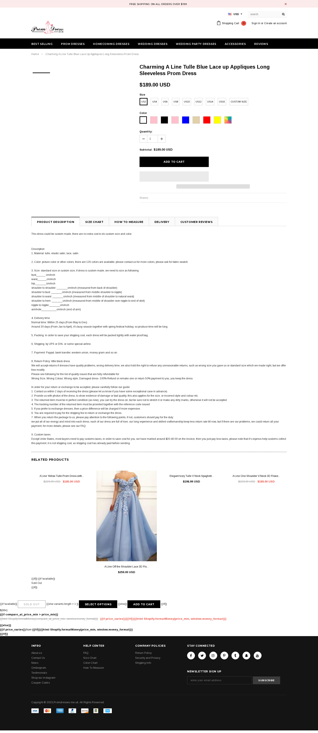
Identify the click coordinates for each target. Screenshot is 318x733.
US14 (210, 101)
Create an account (275, 23)
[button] (174, 176)
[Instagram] (213, 655)
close (286, 4)
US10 (187, 101)
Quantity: (146, 131)
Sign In (256, 23)
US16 (222, 101)
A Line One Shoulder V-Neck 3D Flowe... (256, 476)
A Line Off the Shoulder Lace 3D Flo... (126, 566)
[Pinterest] (224, 655)
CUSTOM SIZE (239, 101)
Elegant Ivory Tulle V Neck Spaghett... (192, 476)
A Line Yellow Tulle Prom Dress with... (62, 476)
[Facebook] (191, 655)
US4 (154, 101)
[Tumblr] (235, 655)
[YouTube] (258, 655)
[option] (41, 71)
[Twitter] (202, 655)
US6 (165, 101)
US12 (198, 101)
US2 (143, 101)
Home (35, 54)
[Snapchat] (246, 655)
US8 (175, 101)
